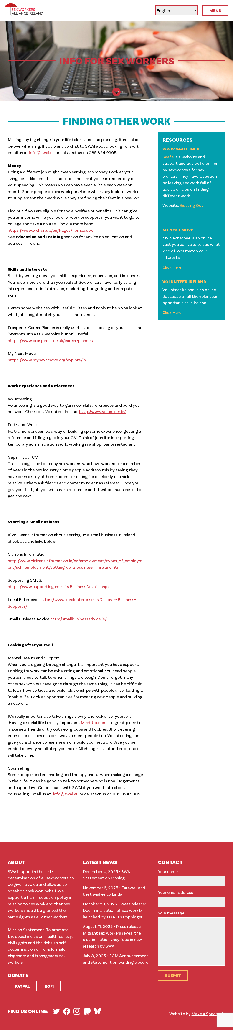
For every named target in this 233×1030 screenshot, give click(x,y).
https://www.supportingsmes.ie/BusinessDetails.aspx (58, 586)
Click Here (171, 267)
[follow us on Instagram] (76, 1011)
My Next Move (177, 229)
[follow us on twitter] (56, 1011)
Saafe (168, 156)
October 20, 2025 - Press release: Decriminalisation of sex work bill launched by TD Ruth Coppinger (114, 910)
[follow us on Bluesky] (97, 1011)
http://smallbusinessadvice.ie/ (78, 618)
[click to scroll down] (116, 92)
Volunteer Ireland (184, 281)
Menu (215, 10)
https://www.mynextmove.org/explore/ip (47, 359)
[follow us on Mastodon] (87, 1011)
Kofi (49, 986)
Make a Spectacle (208, 1013)
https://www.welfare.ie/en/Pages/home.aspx (50, 230)
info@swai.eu (42, 152)
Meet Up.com (93, 722)
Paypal (22, 986)
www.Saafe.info (181, 148)
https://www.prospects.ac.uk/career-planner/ (51, 340)
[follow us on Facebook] (66, 1011)
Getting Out (191, 205)
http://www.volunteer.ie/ (102, 411)
